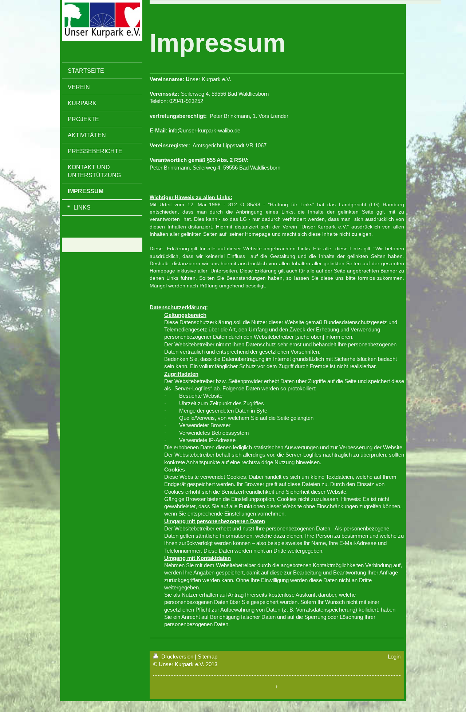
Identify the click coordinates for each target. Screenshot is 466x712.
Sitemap (207, 656)
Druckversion (177, 656)
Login (394, 656)
